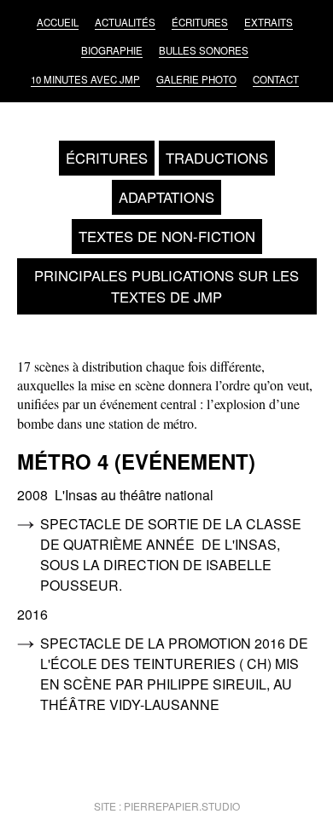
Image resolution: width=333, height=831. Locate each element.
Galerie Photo (196, 79)
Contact (276, 79)
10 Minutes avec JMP (85, 79)
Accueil (58, 22)
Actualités (125, 22)
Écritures (200, 22)
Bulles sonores (203, 50)
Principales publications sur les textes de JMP (166, 286)
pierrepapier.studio (182, 806)
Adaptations (166, 197)
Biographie (112, 50)
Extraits (268, 22)
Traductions (217, 157)
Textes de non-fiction (167, 236)
